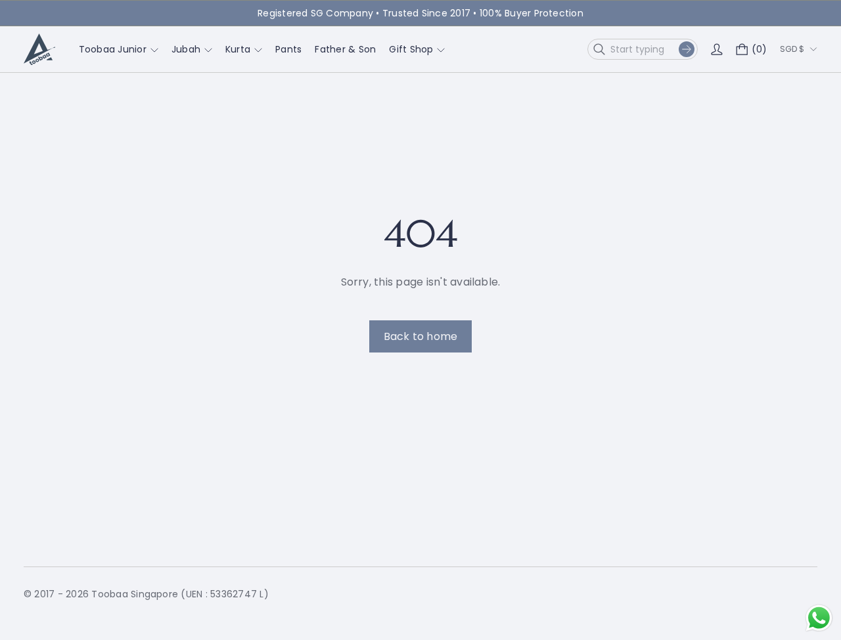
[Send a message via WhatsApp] (819, 618)
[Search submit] (686, 49)
